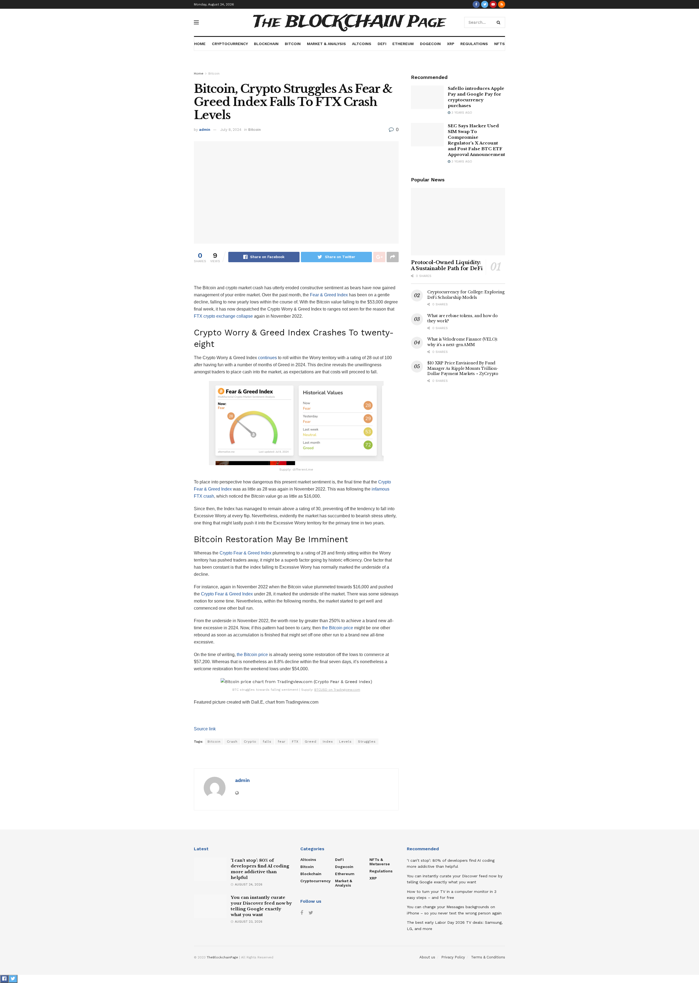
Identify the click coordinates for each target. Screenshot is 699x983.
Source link (205, 729)
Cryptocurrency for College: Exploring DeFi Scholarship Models (466, 295)
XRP (450, 44)
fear (282, 741)
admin (204, 130)
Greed (310, 741)
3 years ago (461, 112)
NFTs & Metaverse (379, 861)
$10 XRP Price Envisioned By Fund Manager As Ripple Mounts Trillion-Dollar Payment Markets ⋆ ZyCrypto (462, 368)
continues (267, 357)
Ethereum (403, 44)
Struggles (367, 741)
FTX (295, 741)
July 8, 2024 (230, 130)
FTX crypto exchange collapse (223, 316)
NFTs (499, 44)
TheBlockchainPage (222, 957)
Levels (345, 741)
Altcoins (361, 44)
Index (328, 741)
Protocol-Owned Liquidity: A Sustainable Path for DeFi (446, 265)
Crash (232, 741)
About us (427, 957)
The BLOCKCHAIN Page (349, 22)
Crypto (250, 741)
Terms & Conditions (488, 957)
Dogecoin (430, 44)
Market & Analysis (326, 44)
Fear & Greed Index (329, 295)
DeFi (382, 44)
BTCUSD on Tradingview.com (337, 690)
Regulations (474, 44)
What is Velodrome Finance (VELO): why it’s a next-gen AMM (462, 342)
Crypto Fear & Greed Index (245, 553)
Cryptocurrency (230, 44)
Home (200, 44)
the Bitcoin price (337, 627)
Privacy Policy (453, 957)
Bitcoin (293, 44)
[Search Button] (499, 22)
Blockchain (266, 44)
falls (267, 741)
